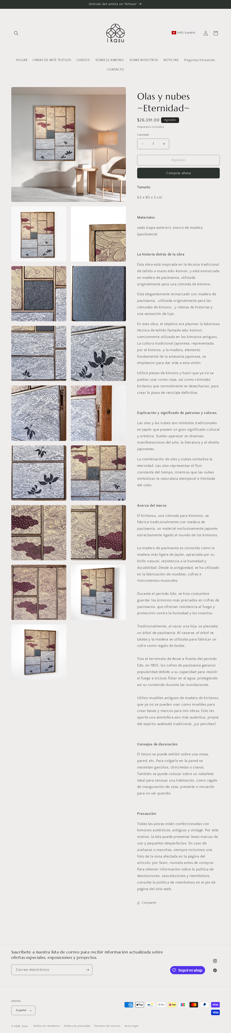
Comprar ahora (178, 173)
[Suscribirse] (87, 969)
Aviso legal (131, 1026)
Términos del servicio (107, 1026)
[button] (16, 33)
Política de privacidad (77, 1026)
